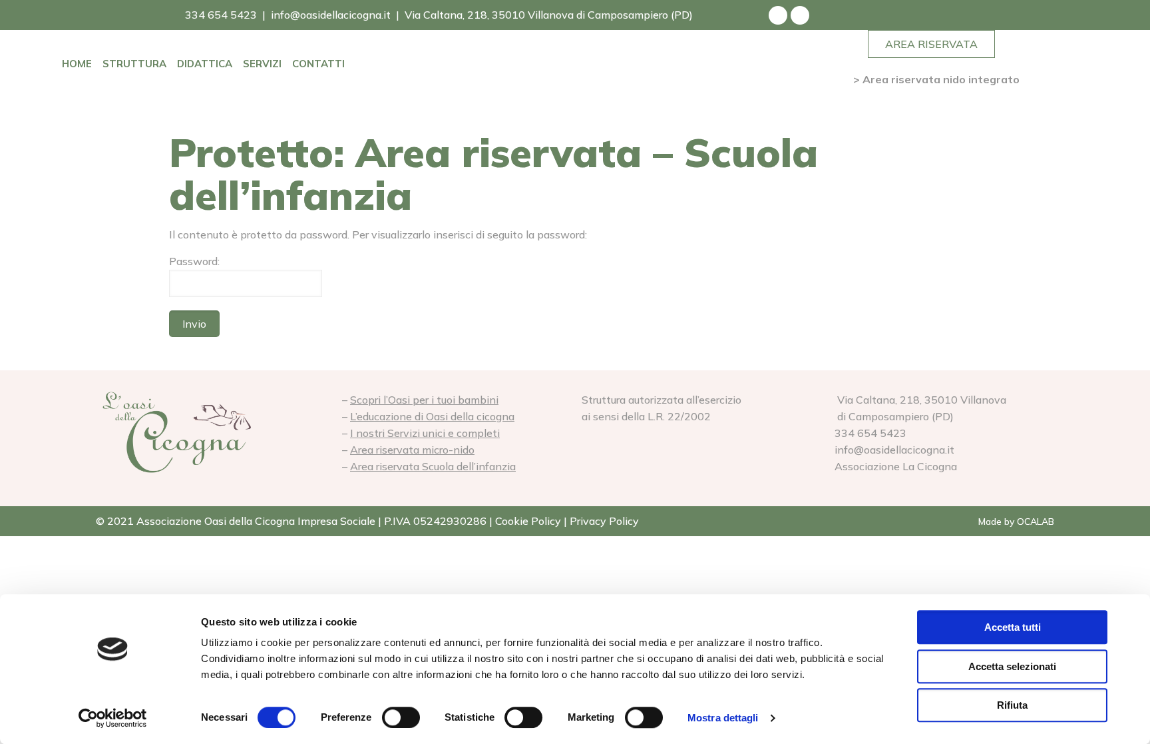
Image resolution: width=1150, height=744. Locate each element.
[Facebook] (778, 15)
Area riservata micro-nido (412, 449)
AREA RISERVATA (931, 44)
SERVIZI (262, 63)
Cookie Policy (528, 521)
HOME (77, 63)
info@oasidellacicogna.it (331, 14)
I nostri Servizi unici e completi (425, 433)
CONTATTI (318, 63)
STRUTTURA (134, 63)
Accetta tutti (1012, 627)
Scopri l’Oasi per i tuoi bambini (424, 399)
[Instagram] (800, 15)
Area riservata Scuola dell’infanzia (433, 466)
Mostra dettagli (723, 717)
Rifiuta (1012, 705)
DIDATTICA (204, 63)
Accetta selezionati (1012, 666)
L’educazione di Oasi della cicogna (432, 416)
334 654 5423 (219, 14)
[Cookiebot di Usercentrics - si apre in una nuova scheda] (113, 718)
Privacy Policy (604, 521)
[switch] (401, 717)
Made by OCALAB (1016, 522)
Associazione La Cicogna (894, 466)
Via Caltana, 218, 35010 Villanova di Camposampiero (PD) (549, 14)
